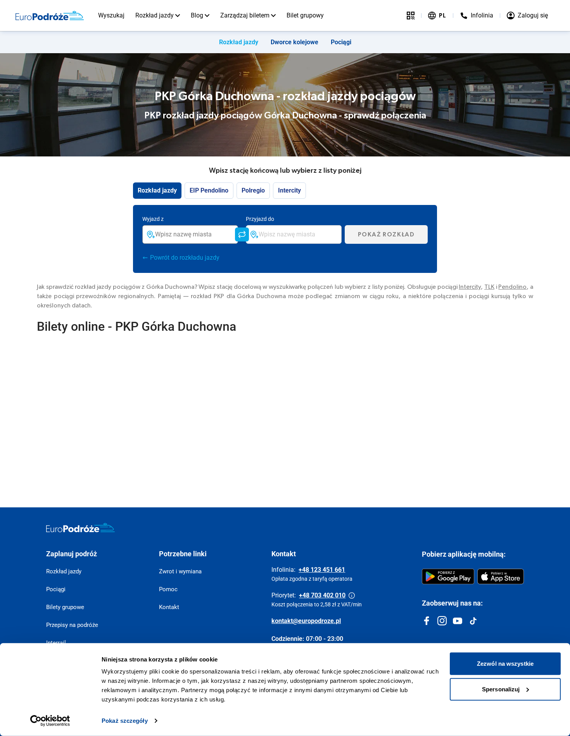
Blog (197, 15)
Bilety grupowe (65, 607)
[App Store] (500, 576)
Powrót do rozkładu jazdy (184, 257)
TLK (489, 287)
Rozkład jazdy (154, 15)
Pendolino (512, 287)
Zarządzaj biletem (244, 15)
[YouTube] (457, 620)
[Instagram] (442, 620)
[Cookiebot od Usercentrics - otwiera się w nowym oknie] (50, 721)
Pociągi (341, 42)
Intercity (470, 287)
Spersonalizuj (501, 689)
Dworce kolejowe (294, 42)
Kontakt (169, 607)
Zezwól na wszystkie (505, 663)
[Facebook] (426, 620)
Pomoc (168, 589)
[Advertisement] (269, 415)
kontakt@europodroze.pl (306, 621)
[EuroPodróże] (80, 527)
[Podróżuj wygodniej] (410, 15)
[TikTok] (473, 620)
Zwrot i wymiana (180, 571)
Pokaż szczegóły (125, 720)
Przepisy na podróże (72, 624)
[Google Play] (448, 576)
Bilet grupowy (305, 15)
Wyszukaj (111, 15)
